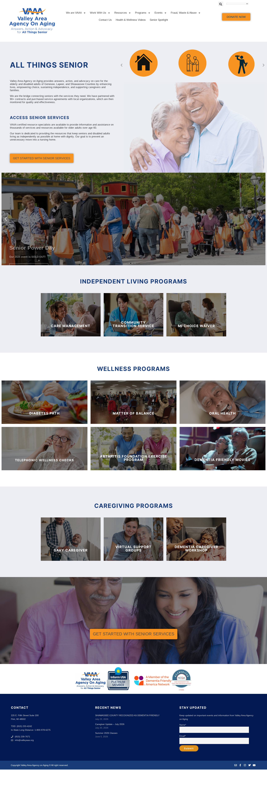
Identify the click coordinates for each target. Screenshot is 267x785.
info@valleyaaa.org (24, 740)
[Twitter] (250, 765)
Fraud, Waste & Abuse (184, 12)
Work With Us (98, 12)
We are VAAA (74, 12)
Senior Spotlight (159, 19)
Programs (140, 12)
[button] (220, 4)
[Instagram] (245, 765)
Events (159, 12)
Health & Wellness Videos (131, 19)
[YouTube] (254, 765)
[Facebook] (240, 765)
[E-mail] (236, 765)
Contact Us (105, 19)
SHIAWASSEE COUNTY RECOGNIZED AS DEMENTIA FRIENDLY (127, 715)
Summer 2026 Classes (106, 733)
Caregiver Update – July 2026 (109, 724)
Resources (120, 12)
